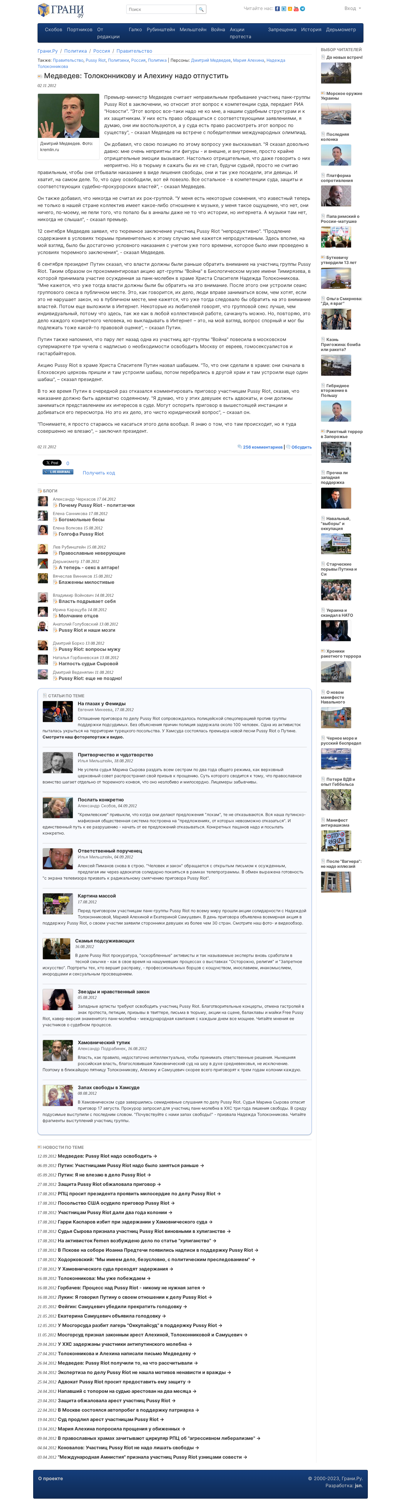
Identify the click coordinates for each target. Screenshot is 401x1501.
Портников (79, 29)
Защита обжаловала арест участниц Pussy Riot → (117, 1400)
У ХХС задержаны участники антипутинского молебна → (125, 1344)
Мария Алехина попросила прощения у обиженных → (122, 1429)
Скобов (53, 29)
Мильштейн (193, 29)
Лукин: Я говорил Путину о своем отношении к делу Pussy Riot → (135, 1297)
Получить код (99, 473)
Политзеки (118, 60)
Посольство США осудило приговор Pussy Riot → (116, 1203)
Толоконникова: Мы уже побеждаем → (104, 1278)
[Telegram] (302, 8)
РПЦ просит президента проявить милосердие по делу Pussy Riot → (139, 1193)
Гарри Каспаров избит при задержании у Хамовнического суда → (135, 1222)
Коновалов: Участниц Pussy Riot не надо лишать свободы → (128, 1447)
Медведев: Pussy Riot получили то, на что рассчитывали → (128, 1363)
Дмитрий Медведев (211, 60)
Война (218, 29)
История (311, 29)
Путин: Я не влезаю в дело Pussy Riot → (104, 1175)
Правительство (134, 51)
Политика (75, 51)
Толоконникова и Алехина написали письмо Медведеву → (127, 1353)
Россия (101, 51)
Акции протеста (240, 32)
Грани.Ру (48, 51)
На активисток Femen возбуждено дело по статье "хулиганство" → (137, 1240)
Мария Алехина (248, 60)
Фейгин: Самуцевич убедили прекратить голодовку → (122, 1306)
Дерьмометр (341, 29)
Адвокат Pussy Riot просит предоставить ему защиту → (124, 1382)
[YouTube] (296, 8)
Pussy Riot (96, 60)
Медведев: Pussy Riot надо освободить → (107, 1156)
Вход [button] (351, 8)
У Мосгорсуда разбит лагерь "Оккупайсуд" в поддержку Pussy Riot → (140, 1325)
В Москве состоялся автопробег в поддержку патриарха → (128, 1410)
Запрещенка (282, 29)
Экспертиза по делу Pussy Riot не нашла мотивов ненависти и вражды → (144, 1372)
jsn (358, 1485)
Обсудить (301, 446)
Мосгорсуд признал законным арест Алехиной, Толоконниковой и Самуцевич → (153, 1335)
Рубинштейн (161, 29)
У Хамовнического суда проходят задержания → (115, 1269)
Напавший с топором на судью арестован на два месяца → (127, 1391)
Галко (135, 29)
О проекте (50, 1478)
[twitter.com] (284, 8)
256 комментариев (263, 446)
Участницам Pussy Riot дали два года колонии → (115, 1212)
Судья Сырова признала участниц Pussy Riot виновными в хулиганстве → (144, 1231)
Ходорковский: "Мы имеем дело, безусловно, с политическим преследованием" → (156, 1259)
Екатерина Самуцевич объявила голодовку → (112, 1316)
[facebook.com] (277, 8)
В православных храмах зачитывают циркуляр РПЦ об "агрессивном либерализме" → (159, 1438)
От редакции (108, 32)
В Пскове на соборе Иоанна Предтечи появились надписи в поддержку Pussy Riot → (158, 1250)
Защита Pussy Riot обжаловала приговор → (109, 1184)
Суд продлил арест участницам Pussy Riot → (111, 1419)
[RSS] (290, 8)
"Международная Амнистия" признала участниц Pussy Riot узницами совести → (152, 1457)
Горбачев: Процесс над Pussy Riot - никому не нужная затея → (131, 1288)
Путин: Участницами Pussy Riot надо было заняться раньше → (131, 1165)
